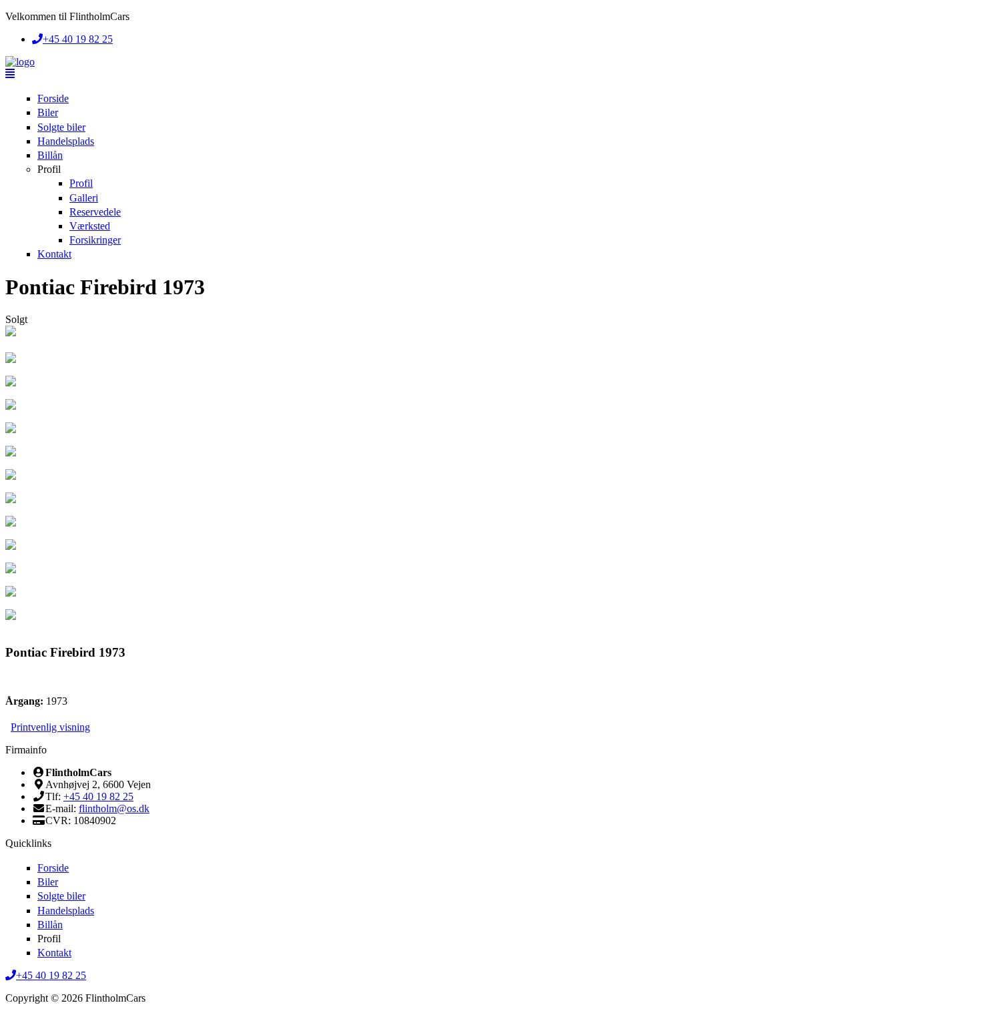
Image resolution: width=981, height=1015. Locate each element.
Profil (49, 169)
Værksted (89, 226)
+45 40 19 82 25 (98, 796)
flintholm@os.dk (114, 808)
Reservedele (95, 212)
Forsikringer (95, 240)
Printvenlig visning (50, 727)
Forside (53, 98)
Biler (47, 112)
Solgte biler (61, 127)
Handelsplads (65, 141)
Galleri (83, 198)
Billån (50, 155)
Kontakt (54, 254)
